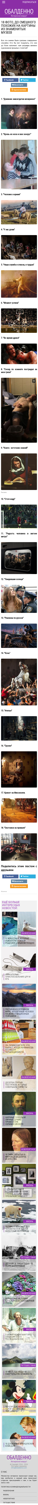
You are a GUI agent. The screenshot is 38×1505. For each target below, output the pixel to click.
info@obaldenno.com (19, 1468)
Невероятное (9, 1498)
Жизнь (6, 1494)
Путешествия (9, 1502)
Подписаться (29, 2)
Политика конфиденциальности (15, 1487)
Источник (4, 891)
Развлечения (8, 1490)
